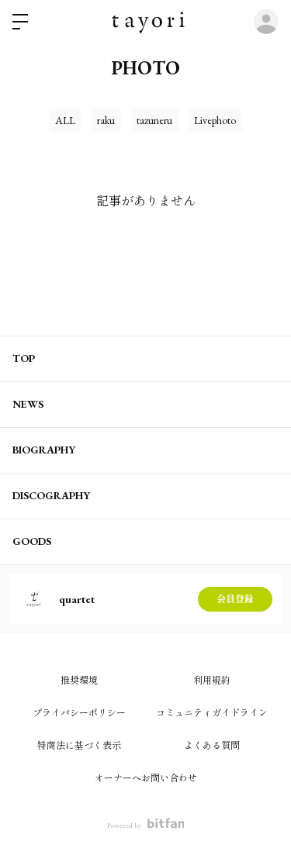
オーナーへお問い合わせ (146, 778)
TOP (23, 358)
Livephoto (215, 120)
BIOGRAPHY (43, 450)
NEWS (27, 404)
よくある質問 (212, 746)
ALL (65, 120)
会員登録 (235, 599)
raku (106, 120)
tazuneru (154, 120)
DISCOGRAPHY (51, 495)
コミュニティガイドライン (212, 713)
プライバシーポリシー (79, 713)
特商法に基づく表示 (79, 746)
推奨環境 (79, 680)
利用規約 (211, 680)
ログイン (266, 21)
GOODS (31, 541)
